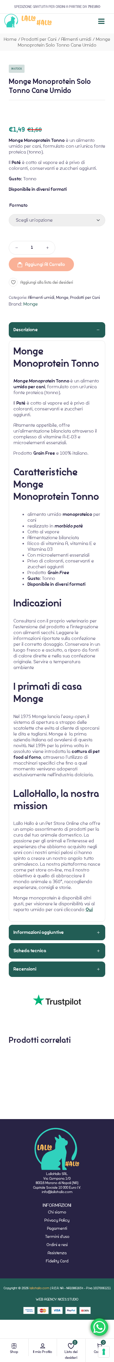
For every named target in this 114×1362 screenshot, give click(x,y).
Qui (89, 909)
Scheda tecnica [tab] (29, 951)
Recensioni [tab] (24, 969)
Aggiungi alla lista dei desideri (46, 282)
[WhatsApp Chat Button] (99, 1327)
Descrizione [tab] (25, 330)
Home (10, 39)
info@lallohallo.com (57, 1192)
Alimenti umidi (76, 39)
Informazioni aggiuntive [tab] (38, 932)
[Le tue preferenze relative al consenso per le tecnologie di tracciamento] (103, 1351)
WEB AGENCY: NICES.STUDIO (57, 1299)
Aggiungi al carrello (45, 264)
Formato (18, 205)
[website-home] (28, 21)
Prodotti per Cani (38, 39)
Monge (62, 297)
